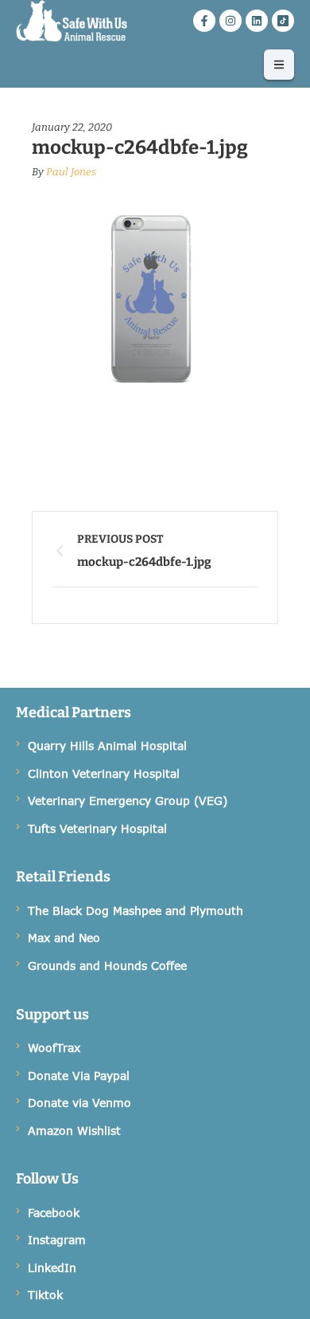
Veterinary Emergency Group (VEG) (127, 800)
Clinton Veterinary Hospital (104, 773)
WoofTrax (54, 1047)
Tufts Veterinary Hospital (97, 828)
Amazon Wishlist (74, 1130)
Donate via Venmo (79, 1102)
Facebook (53, 1212)
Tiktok (45, 1294)
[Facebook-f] (204, 21)
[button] (279, 64)
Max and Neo (64, 937)
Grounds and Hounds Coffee (107, 965)
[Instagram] (230, 21)
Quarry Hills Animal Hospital (107, 745)
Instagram (57, 1239)
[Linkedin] (257, 21)
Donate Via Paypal (79, 1075)
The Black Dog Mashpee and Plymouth (135, 910)
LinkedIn (52, 1267)
